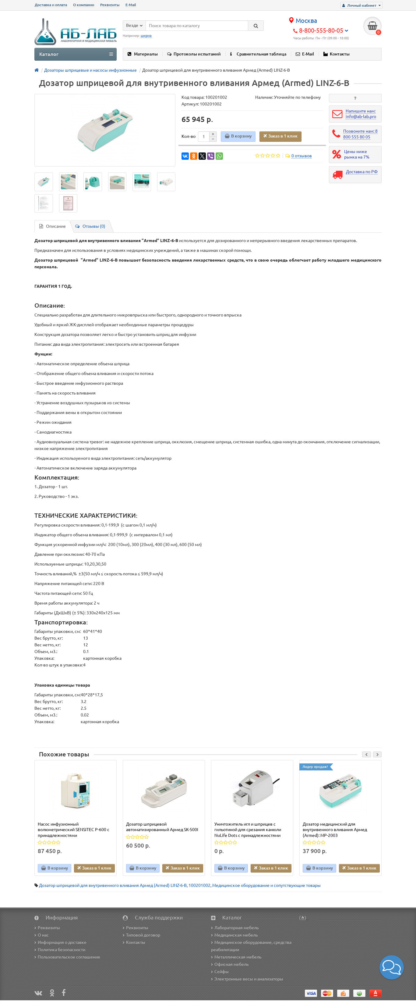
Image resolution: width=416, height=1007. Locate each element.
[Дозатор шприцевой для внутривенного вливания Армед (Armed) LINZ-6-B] (104, 130)
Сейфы (221, 971)
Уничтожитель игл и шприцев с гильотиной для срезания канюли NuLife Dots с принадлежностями (247, 829)
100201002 (199, 885)
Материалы (146, 54)
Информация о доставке (62, 942)
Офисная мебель (231, 964)
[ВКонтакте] (185, 156)
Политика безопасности (61, 949)
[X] (202, 156)
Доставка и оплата (51, 5)
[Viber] (210, 156)
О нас (43, 935)
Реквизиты (109, 5)
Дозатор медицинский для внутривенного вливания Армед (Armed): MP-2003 (335, 829)
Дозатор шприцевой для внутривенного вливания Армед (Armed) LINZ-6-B (113, 885)
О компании (83, 5)
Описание (56, 226)
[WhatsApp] (219, 156)
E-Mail (130, 5)
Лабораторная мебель (236, 927)
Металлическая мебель (237, 957)
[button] (391, 967)
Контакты (340, 54)
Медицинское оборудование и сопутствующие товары (266, 885)
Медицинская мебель (236, 935)
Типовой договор (143, 935)
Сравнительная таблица (261, 54)
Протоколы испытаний (197, 54)
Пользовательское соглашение (69, 957)
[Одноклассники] (193, 156)
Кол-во (189, 136)
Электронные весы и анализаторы (248, 979)
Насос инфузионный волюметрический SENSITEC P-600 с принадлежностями (73, 829)
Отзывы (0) (94, 226)
